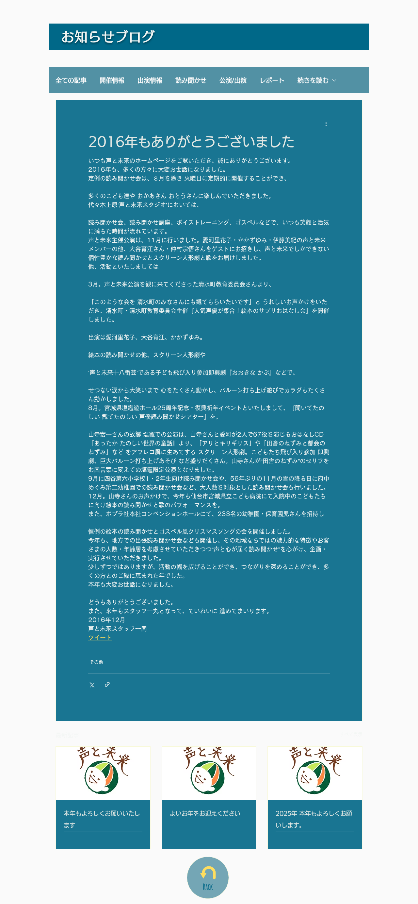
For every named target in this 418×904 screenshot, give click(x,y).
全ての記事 (71, 80)
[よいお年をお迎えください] (209, 773)
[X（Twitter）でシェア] (91, 684)
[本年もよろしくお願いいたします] (103, 773)
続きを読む (313, 80)
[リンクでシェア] (107, 684)
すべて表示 (351, 734)
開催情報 (112, 80)
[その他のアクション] (326, 124)
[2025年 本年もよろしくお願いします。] (315, 773)
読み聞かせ (190, 80)
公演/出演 (233, 80)
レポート (272, 80)
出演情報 (149, 80)
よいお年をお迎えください (205, 813)
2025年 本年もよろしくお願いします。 (314, 819)
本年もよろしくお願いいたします (102, 819)
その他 (96, 662)
